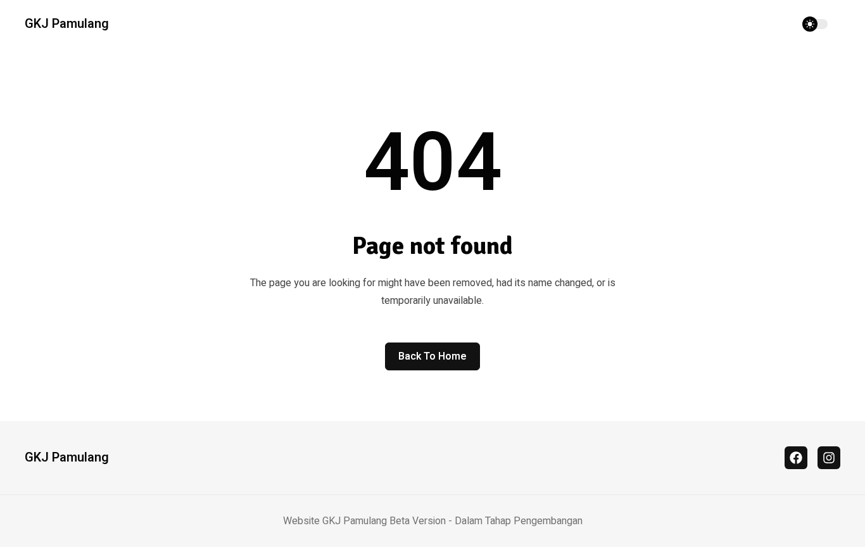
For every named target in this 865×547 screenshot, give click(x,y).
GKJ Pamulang (67, 24)
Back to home (432, 356)
